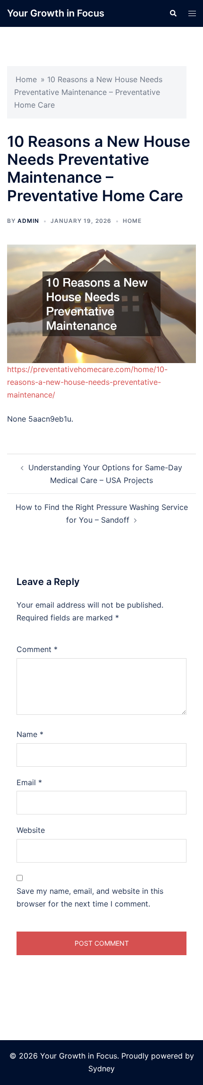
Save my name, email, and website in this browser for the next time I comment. (90, 897)
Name (30, 734)
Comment (37, 649)
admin (28, 220)
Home (26, 79)
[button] (173, 13)
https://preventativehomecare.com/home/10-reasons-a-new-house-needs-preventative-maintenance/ (87, 381)
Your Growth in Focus (55, 13)
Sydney (101, 1068)
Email (29, 782)
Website (31, 830)
